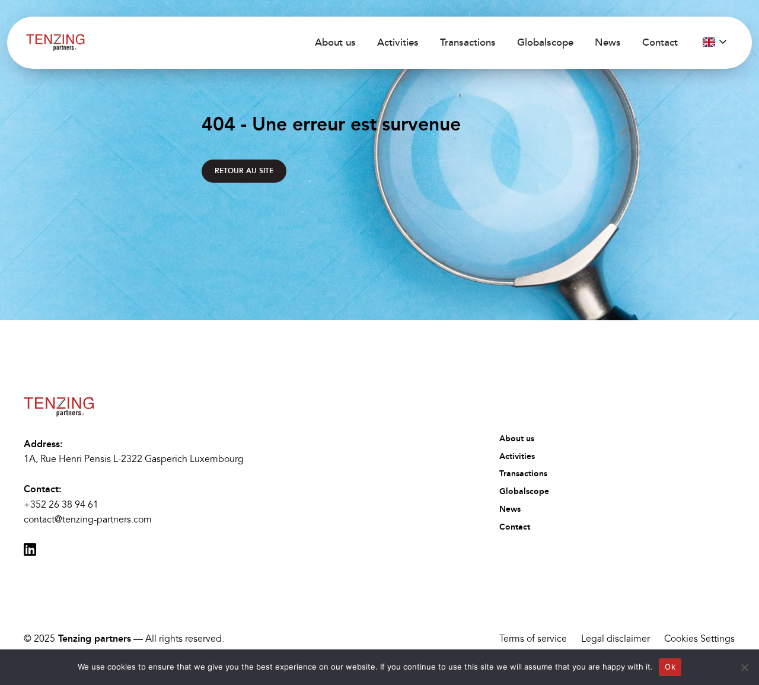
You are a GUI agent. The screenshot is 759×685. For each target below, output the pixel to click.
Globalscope (545, 42)
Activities (398, 42)
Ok (670, 666)
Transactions (468, 42)
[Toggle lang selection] (715, 42)
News (608, 42)
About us (335, 42)
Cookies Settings (699, 639)
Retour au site (244, 171)
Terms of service (533, 639)
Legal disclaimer (615, 639)
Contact (660, 42)
